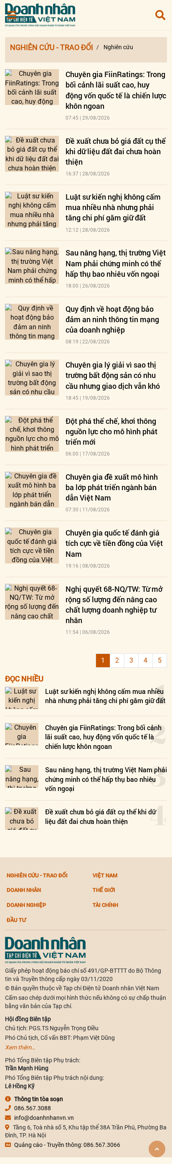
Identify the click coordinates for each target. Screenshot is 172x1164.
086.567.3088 (32, 1108)
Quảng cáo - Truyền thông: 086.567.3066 (67, 1144)
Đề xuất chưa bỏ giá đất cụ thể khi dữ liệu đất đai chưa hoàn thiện (116, 151)
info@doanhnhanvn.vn (44, 1117)
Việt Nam (105, 875)
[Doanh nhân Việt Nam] (45, 949)
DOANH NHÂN (24, 890)
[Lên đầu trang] (157, 1149)
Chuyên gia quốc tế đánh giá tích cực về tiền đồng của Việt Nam (114, 543)
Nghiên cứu (118, 47)
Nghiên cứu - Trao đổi (51, 47)
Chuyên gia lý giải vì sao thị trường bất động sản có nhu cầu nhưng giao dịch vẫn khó (113, 375)
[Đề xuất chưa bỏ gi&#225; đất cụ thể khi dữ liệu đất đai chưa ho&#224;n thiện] (32, 154)
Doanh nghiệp (26, 905)
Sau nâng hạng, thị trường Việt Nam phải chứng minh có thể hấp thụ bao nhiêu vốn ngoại (116, 263)
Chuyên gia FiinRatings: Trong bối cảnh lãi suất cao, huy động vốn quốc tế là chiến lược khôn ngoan (116, 90)
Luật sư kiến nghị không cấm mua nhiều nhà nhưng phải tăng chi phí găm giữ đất (113, 207)
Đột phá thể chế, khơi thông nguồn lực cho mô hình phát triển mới (111, 431)
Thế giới (104, 890)
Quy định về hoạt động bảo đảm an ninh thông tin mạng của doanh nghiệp (112, 319)
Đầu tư (16, 920)
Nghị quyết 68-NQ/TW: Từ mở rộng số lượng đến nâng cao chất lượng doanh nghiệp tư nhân (114, 605)
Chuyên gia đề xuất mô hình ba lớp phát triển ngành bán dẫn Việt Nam (112, 487)
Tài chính (105, 905)
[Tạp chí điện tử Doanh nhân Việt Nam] (40, 13)
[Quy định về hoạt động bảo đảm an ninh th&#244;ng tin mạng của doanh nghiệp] (32, 322)
